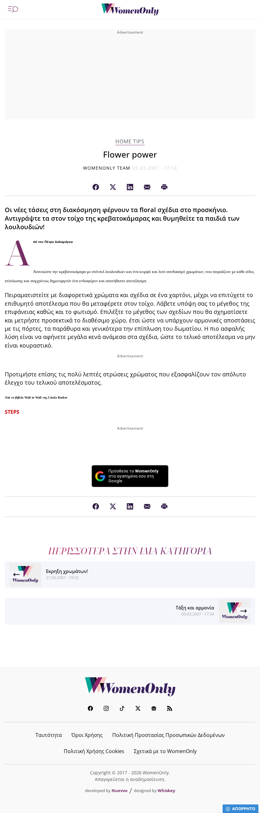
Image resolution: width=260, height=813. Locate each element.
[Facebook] (96, 187)
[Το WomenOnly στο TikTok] (122, 709)
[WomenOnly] (130, 9)
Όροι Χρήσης (87, 735)
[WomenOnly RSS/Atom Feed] (169, 709)
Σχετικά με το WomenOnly (165, 751)
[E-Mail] (147, 187)
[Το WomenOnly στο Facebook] (90, 709)
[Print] (164, 187)
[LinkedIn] (130, 187)
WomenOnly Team (107, 168)
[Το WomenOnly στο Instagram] (106, 709)
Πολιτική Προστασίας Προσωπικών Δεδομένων (168, 735)
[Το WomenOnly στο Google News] (153, 709)
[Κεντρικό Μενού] (13, 9)
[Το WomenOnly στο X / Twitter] (138, 709)
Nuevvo (119, 790)
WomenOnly (130, 686)
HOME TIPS (130, 141)
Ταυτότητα (49, 735)
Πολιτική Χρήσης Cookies (94, 751)
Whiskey (166, 790)
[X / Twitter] (113, 187)
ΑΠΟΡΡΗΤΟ (243, 808)
